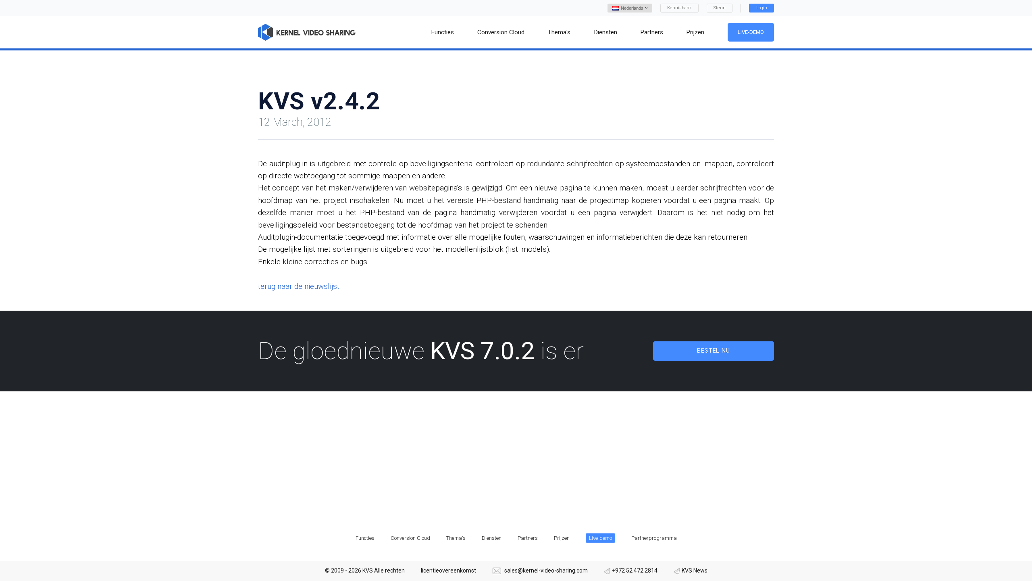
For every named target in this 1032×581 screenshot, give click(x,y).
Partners (528, 538)
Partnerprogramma (654, 538)
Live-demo (751, 32)
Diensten (491, 538)
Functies (365, 538)
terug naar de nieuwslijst (298, 286)
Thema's (456, 538)
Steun (720, 7)
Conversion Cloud (410, 538)
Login (761, 7)
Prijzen (562, 538)
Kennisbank (679, 7)
